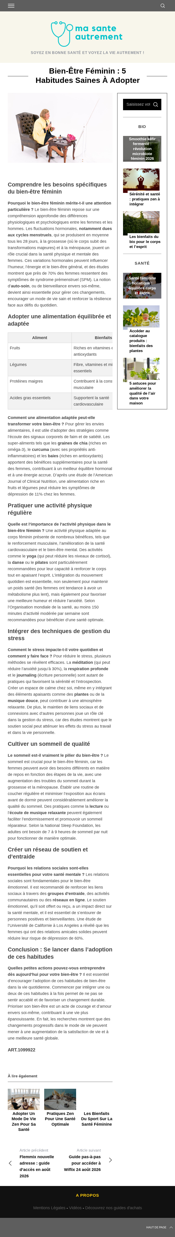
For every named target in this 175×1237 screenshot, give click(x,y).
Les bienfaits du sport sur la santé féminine (96, 1119)
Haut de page (156, 1227)
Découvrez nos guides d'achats (113, 1208)
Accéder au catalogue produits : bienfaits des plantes (141, 341)
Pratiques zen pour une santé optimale (60, 1119)
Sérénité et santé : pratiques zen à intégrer (144, 199)
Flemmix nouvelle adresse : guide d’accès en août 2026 (37, 1163)
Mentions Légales (49, 1208)
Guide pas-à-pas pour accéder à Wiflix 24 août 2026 (82, 1160)
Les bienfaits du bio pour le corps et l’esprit (144, 242)
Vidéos (75, 1208)
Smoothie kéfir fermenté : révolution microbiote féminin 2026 (142, 149)
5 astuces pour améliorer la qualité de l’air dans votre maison (142, 393)
